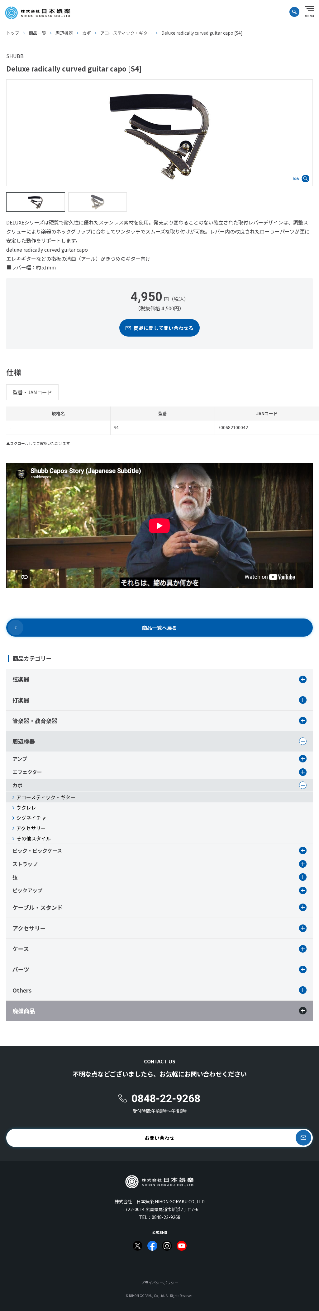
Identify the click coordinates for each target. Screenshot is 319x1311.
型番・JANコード (32, 392)
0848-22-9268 (166, 1217)
